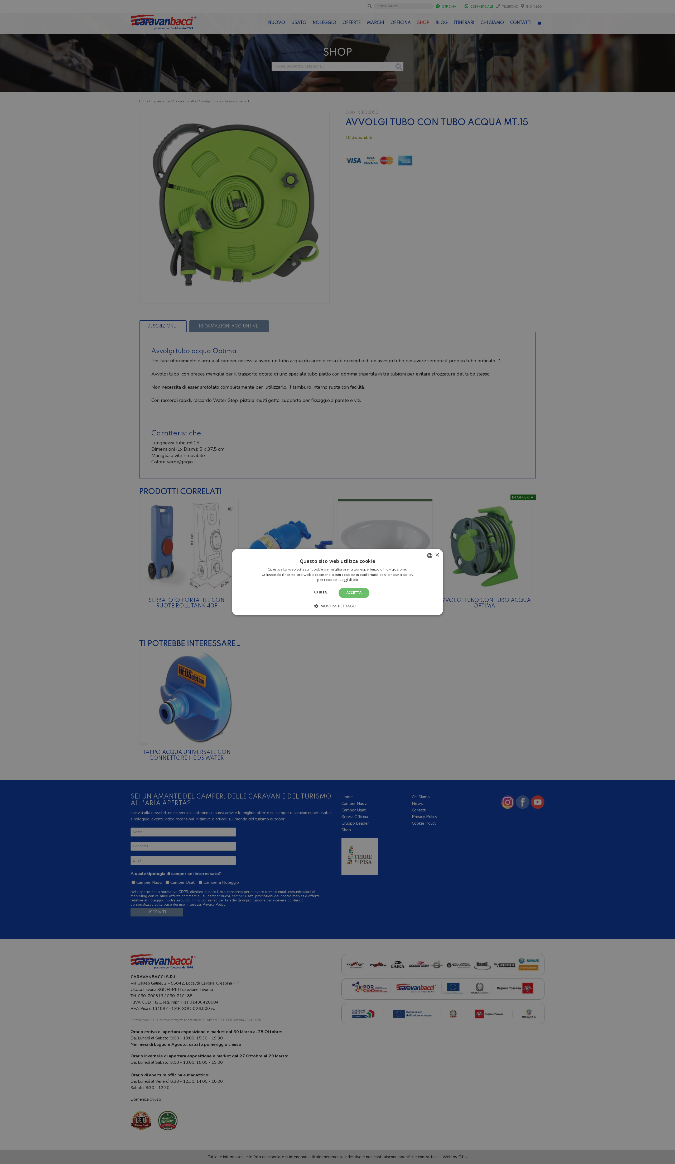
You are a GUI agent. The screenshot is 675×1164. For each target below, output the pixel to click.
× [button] (437, 555)
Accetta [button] (354, 593)
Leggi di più (349, 580)
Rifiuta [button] (320, 592)
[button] (337, 606)
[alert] (337, 582)
